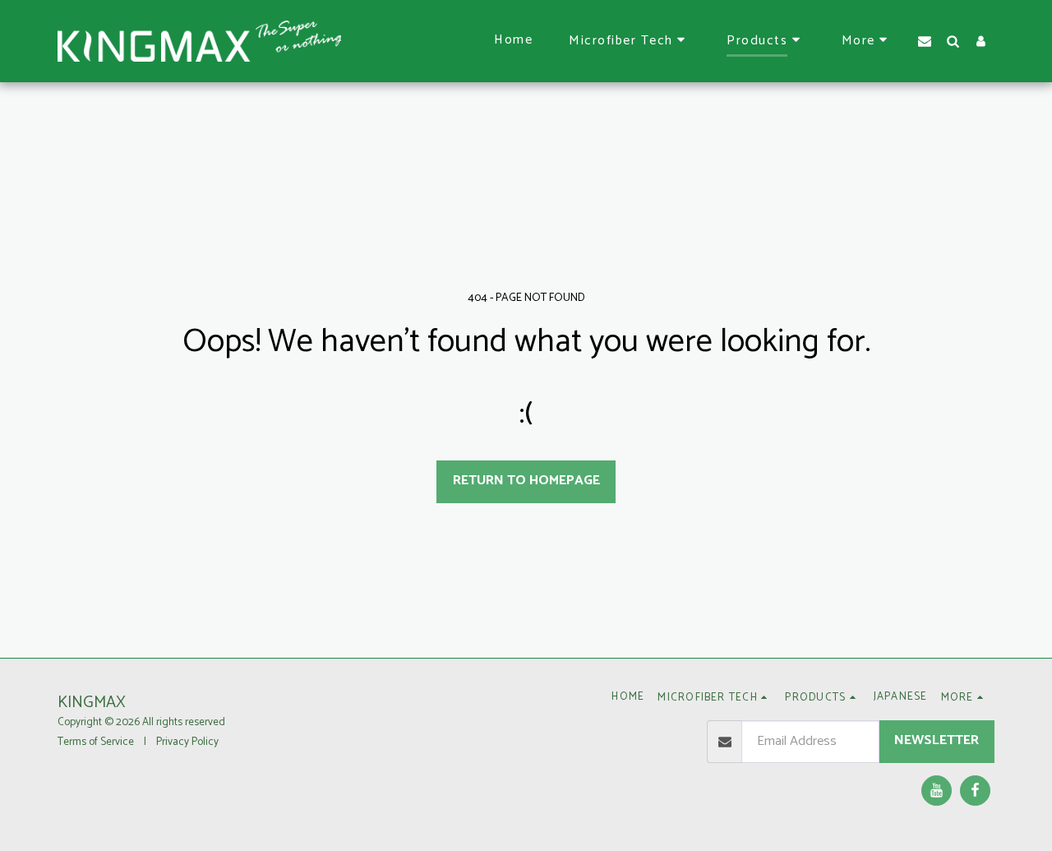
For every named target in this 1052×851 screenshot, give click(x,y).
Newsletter (936, 740)
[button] (629, 41)
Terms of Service (96, 742)
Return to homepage (526, 480)
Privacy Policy (187, 742)
